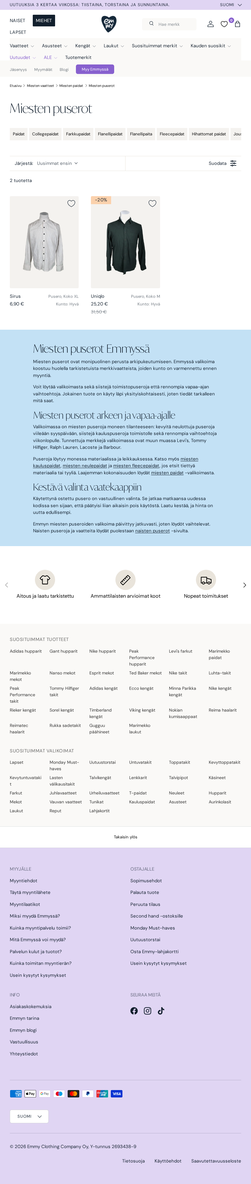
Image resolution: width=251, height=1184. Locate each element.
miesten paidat (167, 473)
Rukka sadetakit (65, 725)
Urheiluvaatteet (104, 793)
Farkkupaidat (78, 134)
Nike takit (178, 673)
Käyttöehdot (168, 1161)
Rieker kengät (23, 710)
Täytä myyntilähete (30, 892)
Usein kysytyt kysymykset (38, 975)
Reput (55, 810)
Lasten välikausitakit (62, 781)
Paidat (18, 134)
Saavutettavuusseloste (216, 1161)
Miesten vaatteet (40, 85)
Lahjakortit (99, 810)
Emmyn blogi (23, 1030)
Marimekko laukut (139, 729)
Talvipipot (178, 777)
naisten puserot (152, 531)
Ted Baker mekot (145, 673)
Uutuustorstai (102, 762)
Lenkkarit (138, 777)
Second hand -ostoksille (156, 916)
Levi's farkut (180, 651)
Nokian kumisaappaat (183, 713)
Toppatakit (179, 762)
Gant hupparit (63, 651)
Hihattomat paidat (209, 134)
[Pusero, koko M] (125, 242)
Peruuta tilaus (145, 904)
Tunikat (96, 802)
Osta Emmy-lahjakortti (154, 952)
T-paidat (138, 793)
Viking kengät (142, 710)
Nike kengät (220, 688)
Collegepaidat (45, 134)
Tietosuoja (133, 1161)
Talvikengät (100, 777)
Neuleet (176, 793)
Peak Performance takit (22, 694)
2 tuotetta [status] (21, 180)
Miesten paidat (71, 85)
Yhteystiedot (24, 1054)
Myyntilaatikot (25, 904)
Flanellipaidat (110, 134)
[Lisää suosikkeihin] (71, 203)
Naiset (17, 20)
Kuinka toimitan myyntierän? (41, 963)
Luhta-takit (220, 673)
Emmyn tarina (24, 1018)
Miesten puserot (102, 85)
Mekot (16, 802)
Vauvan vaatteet (66, 802)
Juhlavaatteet (63, 793)
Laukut (16, 810)
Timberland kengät (100, 713)
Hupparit (217, 793)
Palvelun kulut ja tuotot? (36, 952)
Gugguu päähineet (99, 729)
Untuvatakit (140, 762)
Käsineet (217, 777)
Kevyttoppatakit (224, 762)
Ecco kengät (141, 688)
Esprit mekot (101, 673)
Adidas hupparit (26, 651)
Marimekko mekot (20, 676)
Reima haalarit (223, 710)
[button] (237, 24)
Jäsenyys (18, 69)
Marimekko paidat (219, 654)
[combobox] (169, 24)
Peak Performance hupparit (142, 657)
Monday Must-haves (64, 765)
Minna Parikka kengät (182, 691)
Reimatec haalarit (19, 729)
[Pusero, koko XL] (44, 242)
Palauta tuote (144, 892)
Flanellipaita (141, 134)
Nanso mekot (62, 673)
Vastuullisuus (24, 1042)
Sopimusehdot (146, 881)
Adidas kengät (103, 688)
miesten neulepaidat (85, 466)
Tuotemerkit (78, 57)
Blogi (64, 69)
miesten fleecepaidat (136, 466)
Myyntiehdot (23, 881)
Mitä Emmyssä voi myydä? (38, 940)
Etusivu (15, 85)
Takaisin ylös (125, 837)
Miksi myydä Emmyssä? (35, 916)
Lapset (18, 32)
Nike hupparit (102, 651)
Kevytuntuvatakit (25, 781)
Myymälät (43, 69)
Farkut (16, 793)
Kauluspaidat (142, 802)
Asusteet (177, 802)
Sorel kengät (62, 710)
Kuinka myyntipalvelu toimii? (40, 928)
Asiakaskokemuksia (30, 1006)
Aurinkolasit (220, 802)
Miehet (44, 20)
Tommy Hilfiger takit (64, 691)
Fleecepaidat (172, 134)
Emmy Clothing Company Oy (57, 1146)
